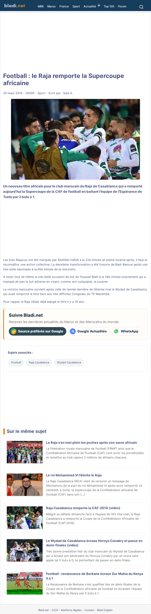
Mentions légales (71, 610)
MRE (41, 6)
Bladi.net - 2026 (48, 610)
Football (16, 362)
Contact (89, 610)
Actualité (90, 6)
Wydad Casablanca (69, 362)
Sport (76, 6)
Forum (122, 6)
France (64, 6)
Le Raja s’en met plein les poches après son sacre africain (91, 442)
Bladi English (105, 610)
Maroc (51, 6)
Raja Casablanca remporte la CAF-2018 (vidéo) (83, 508)
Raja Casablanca (39, 362)
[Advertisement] (75, 42)
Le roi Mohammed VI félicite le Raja (74, 475)
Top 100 (109, 6)
